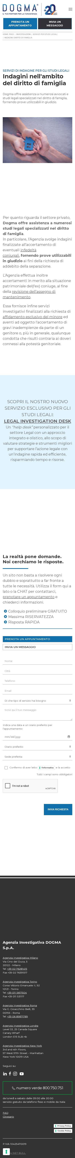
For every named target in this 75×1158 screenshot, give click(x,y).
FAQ (5, 1112)
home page (8, 34)
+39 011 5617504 (17, 992)
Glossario (8, 1116)
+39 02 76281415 (17, 968)
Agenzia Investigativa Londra (20, 1025)
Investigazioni (23, 34)
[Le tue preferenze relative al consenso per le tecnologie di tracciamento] (6, 1151)
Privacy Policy (64, 1126)
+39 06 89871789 (17, 1016)
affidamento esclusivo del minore (32, 317)
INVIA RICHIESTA (58, 809)
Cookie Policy (64, 1130)
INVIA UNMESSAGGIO (55, 23)
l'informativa (48, 767)
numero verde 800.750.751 (39, 1088)
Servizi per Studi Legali (45, 34)
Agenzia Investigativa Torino (20, 981)
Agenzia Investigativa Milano (20, 957)
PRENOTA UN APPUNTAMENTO (27, 639)
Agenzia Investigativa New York (22, 1045)
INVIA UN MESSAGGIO (20, 647)
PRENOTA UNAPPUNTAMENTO (20, 23)
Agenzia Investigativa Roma (20, 1005)
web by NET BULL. (14, 1153)
